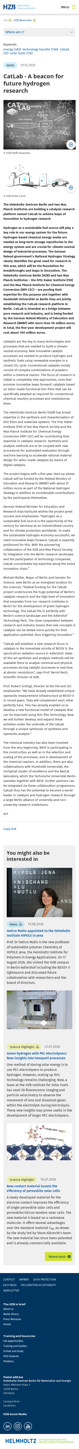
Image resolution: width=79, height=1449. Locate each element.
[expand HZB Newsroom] (34, 20)
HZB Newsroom (23, 20)
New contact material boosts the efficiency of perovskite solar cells (33, 1188)
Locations (9, 1405)
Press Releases (12, 1319)
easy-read (10, 1285)
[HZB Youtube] (28, 1426)
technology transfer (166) (40, 49)
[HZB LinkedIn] (7, 1426)
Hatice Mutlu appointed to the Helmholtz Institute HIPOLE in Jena (38, 933)
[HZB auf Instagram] (18, 1426)
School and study (13, 1351)
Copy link (9, 829)
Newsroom (57, 1257)
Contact (9, 1279)
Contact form (11, 1401)
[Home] (19, 7)
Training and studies (15, 1346)
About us (8, 1309)
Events (7, 1324)
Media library (11, 1314)
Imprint (24, 1279)
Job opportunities (13, 1341)
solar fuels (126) (21, 53)
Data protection (44, 1279)
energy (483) (12, 49)
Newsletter (11, 1290)
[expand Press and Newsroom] (10, 20)
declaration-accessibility (38, 1285)
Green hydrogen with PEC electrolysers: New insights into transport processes (37, 1055)
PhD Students (11, 1356)
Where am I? (14, 32)
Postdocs (8, 1361)
